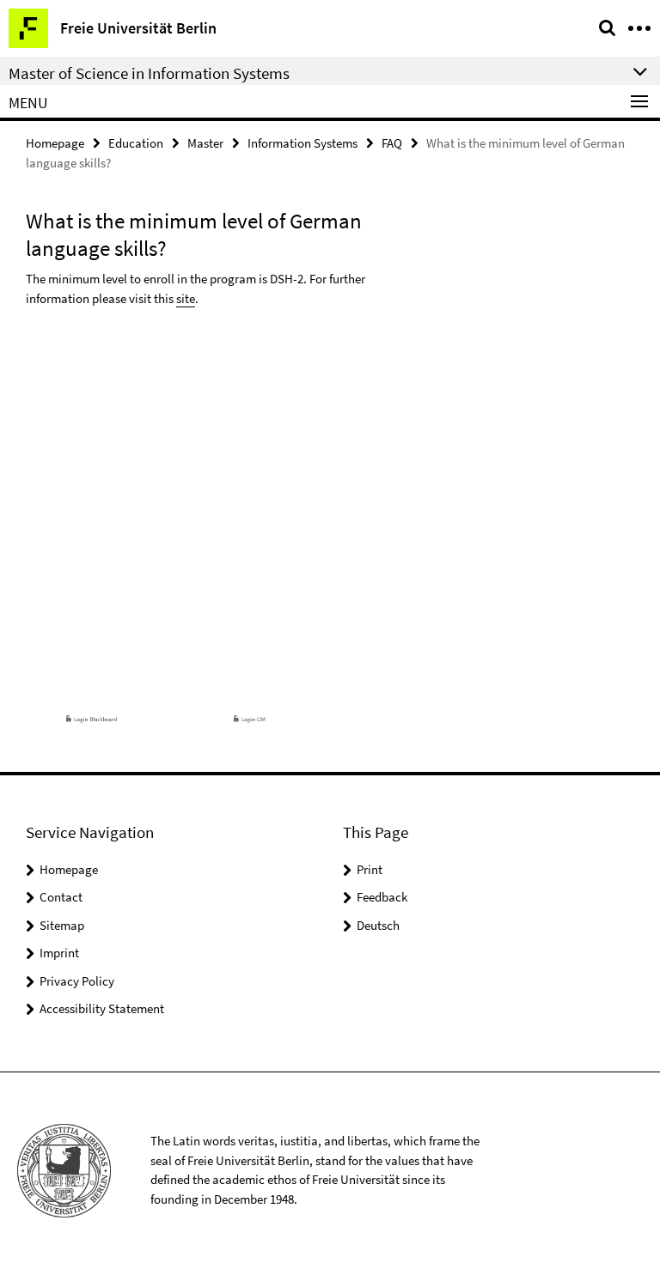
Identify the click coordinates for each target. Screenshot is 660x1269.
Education (135, 143)
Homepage (55, 143)
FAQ (392, 143)
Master (205, 143)
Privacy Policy (77, 981)
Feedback (382, 897)
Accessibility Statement (102, 1008)
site (185, 298)
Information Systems (303, 143)
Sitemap (62, 925)
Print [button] (369, 869)
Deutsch (378, 925)
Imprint (59, 952)
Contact (61, 897)
